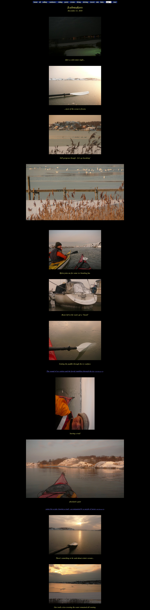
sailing (44, 2)
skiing (60, 2)
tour (114, 2)
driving (85, 2)
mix (97, 2)
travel (92, 2)
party (66, 2)
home (35, 2)
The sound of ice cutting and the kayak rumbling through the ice (75, 371)
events (72, 2)
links (102, 2)
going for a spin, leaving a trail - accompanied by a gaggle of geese (75, 509)
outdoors (52, 2)
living (79, 2)
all (40, 2)
